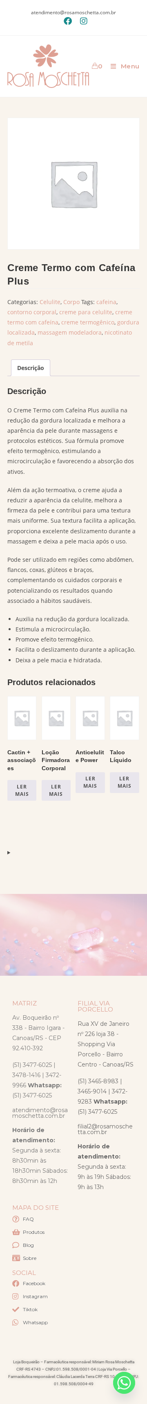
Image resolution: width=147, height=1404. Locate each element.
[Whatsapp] (124, 1383)
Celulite (50, 302)
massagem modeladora (70, 332)
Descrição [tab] (30, 368)
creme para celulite (85, 312)
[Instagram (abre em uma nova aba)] (81, 21)
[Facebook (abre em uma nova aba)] (68, 21)
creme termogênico (87, 322)
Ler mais (22, 790)
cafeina (106, 302)
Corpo (71, 302)
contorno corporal (31, 312)
